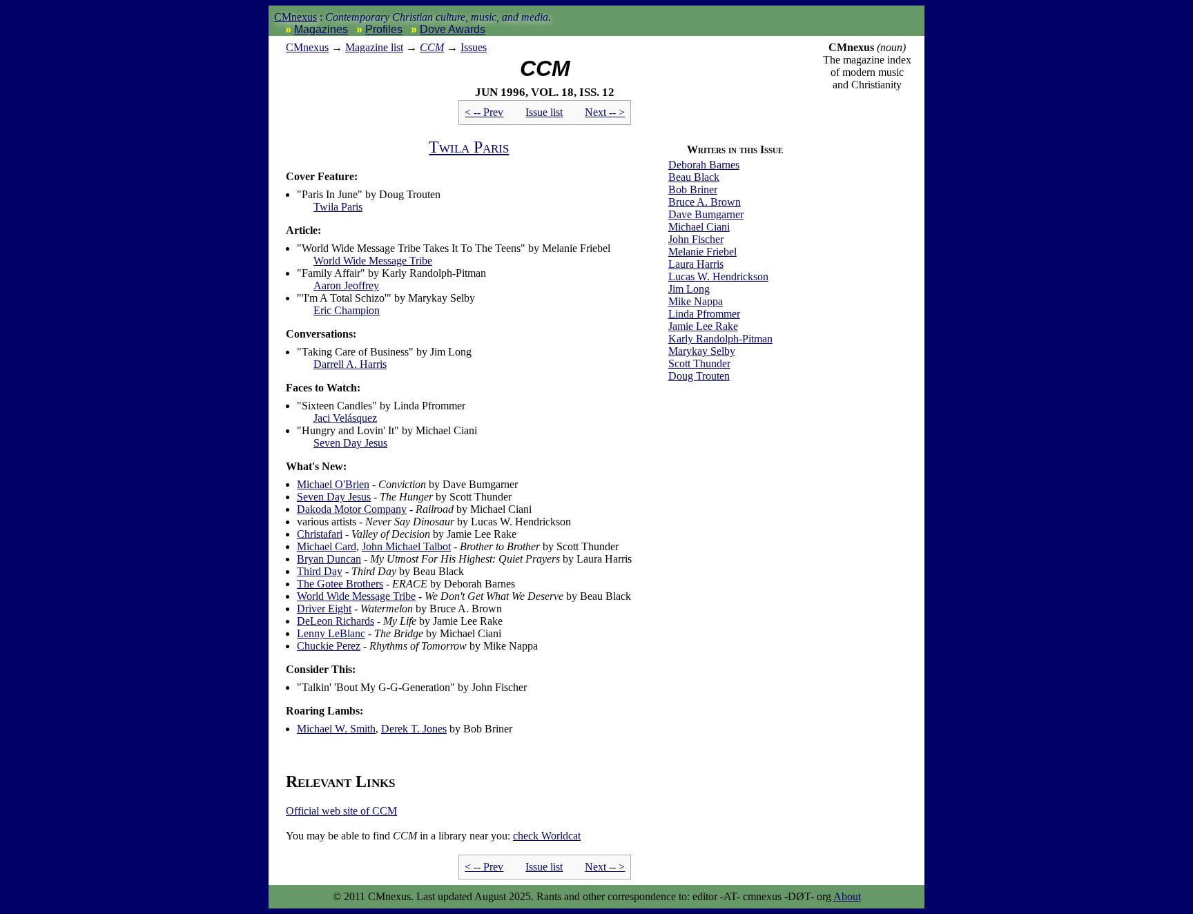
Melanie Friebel (702, 251)
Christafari (319, 534)
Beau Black (693, 177)
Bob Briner (692, 189)
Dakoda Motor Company (352, 509)
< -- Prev (484, 112)
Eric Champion (346, 310)
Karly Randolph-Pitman (720, 338)
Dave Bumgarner (706, 214)
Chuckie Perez (328, 646)
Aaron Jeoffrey (346, 285)
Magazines (321, 29)
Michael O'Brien (333, 484)
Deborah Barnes (703, 165)
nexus (307, 47)
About (847, 896)
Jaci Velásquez (345, 418)
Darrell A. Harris (350, 364)
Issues (473, 47)
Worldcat (547, 836)
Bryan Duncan (329, 559)
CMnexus (295, 17)
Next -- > (605, 112)
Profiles (383, 29)
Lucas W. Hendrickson (718, 276)
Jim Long (689, 289)
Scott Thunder (699, 363)
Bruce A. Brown (704, 202)
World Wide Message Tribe (372, 260)
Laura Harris (696, 264)
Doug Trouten (699, 376)
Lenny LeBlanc (331, 633)
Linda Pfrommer (704, 314)
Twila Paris (469, 147)
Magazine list (374, 47)
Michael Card (326, 546)
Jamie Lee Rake (703, 326)
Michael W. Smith (336, 729)
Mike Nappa (695, 301)
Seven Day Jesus (350, 443)
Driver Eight (324, 608)
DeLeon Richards (335, 621)
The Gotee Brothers (340, 584)
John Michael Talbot (406, 546)
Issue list (544, 112)
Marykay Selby (701, 351)
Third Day (319, 571)
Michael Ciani (699, 227)
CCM (432, 47)
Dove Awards (452, 29)
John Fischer (696, 239)
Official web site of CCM (341, 811)
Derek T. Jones (414, 729)
